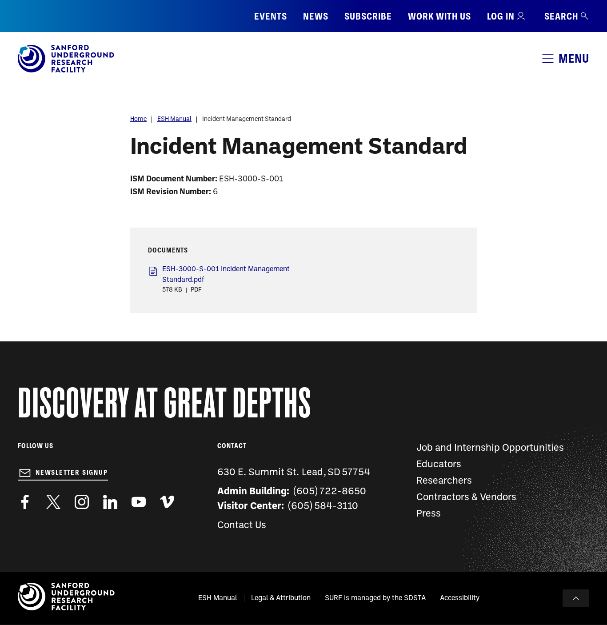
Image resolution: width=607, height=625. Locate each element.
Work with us (439, 16)
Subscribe (368, 16)
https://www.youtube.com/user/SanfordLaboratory (139, 502)
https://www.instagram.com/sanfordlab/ (82, 502)
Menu (574, 58)
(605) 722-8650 (330, 492)
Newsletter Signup (72, 473)
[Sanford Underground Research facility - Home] (66, 70)
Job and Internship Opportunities (490, 448)
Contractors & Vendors (466, 498)
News (315, 16)
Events (270, 16)
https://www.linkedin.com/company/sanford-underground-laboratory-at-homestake (110, 502)
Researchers (444, 481)
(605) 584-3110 (323, 506)
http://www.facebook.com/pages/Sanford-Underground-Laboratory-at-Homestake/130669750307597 (25, 502)
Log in (501, 16)
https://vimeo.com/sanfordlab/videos (167, 502)
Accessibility (459, 598)
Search (561, 16)
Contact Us (241, 526)
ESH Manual (174, 119)
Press (428, 514)
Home (138, 119)
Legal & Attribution (281, 598)
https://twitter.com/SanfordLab (53, 502)
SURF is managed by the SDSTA (375, 598)
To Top (576, 598)
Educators (438, 465)
